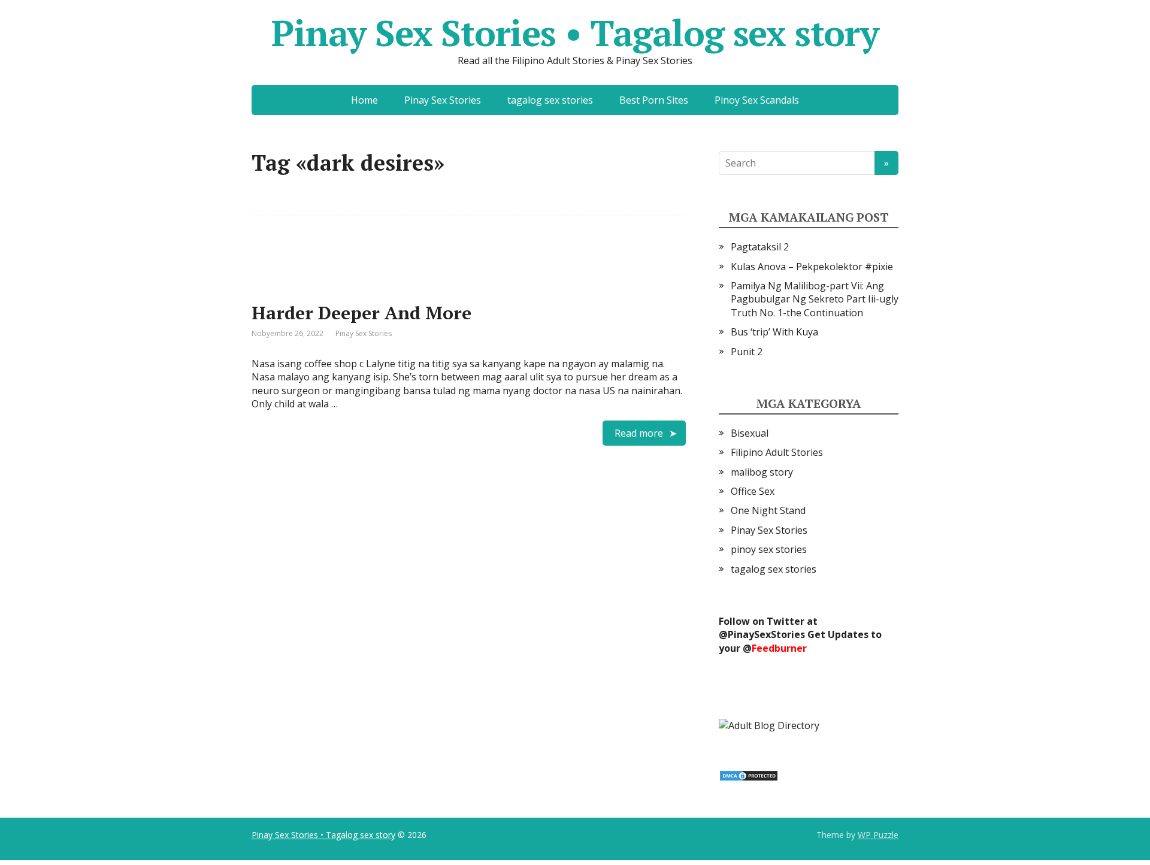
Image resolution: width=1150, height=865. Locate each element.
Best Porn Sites (653, 100)
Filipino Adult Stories (777, 452)
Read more (639, 433)
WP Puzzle (878, 834)
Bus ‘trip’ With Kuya (774, 331)
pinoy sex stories (769, 549)
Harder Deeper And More (361, 313)
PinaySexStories (766, 634)
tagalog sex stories (550, 100)
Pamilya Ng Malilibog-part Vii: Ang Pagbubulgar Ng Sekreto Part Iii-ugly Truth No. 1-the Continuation (814, 299)
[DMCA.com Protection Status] (749, 774)
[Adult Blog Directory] (769, 724)
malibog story (762, 472)
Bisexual (749, 433)
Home (364, 100)
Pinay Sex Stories (442, 100)
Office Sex (752, 491)
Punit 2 (746, 351)
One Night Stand (768, 510)
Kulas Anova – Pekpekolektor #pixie (812, 266)
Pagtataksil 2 (760, 246)
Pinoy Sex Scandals (757, 100)
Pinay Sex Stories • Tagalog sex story (575, 33)
